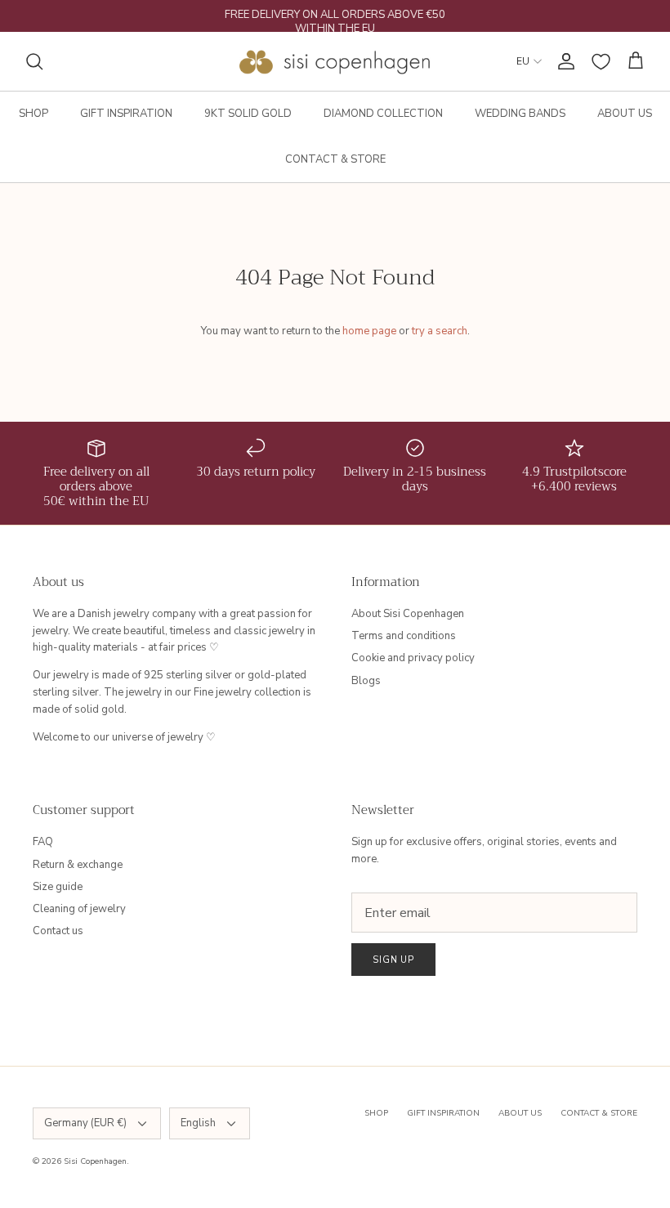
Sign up (393, 960)
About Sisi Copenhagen (407, 613)
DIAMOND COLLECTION (383, 113)
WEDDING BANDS (520, 113)
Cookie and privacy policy (413, 658)
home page (369, 331)
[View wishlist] (601, 61)
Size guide (58, 886)
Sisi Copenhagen (95, 1161)
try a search (439, 331)
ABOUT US (624, 113)
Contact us (58, 931)
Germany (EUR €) (85, 1123)
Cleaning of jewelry (79, 909)
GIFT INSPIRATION (126, 113)
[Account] (563, 61)
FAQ (43, 841)
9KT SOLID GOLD (248, 113)
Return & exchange (78, 864)
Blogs (366, 680)
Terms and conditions (403, 636)
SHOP (33, 113)
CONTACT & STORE (335, 159)
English (198, 1123)
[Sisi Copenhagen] (335, 61)
